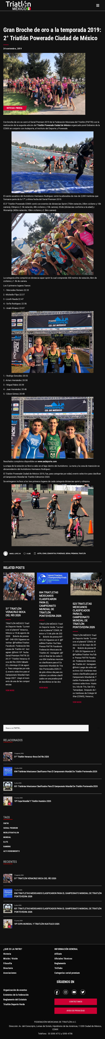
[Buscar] (98, 728)
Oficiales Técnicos (63, 958)
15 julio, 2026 (18, 768)
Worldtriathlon (11, 832)
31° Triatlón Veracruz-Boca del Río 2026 (15, 612)
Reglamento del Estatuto (15, 999)
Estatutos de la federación (16, 994)
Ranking (7, 846)
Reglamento (60, 963)
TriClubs (58, 968)
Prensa (19, 108)
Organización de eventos (15, 990)
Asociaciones (9, 973)
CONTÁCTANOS (75, 1001)
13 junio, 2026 (18, 798)
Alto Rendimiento (11, 851)
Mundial (7, 837)
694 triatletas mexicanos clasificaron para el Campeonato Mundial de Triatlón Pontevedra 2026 (50, 604)
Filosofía (7, 963)
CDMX (44, 553)
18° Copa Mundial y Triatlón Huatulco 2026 (32, 801)
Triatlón (82, 553)
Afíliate (58, 953)
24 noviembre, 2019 (12, 48)
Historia (7, 953)
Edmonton (51, 553)
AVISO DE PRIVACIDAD (76, 1011)
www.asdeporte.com (47, 461)
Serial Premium (72, 553)
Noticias (11, 108)
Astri (39, 553)
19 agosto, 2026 (19, 753)
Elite (5, 842)
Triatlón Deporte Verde (14, 1004)
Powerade (61, 553)
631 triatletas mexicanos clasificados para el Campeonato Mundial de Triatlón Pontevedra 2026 (56, 786)
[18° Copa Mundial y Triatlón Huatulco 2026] (7, 801)
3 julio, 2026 (17, 783)
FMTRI (6, 823)
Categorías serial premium (67, 973)
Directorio (8, 968)
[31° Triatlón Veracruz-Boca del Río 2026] (19, 586)
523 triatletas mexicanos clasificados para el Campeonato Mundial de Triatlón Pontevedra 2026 (84, 615)
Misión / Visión (10, 958)
